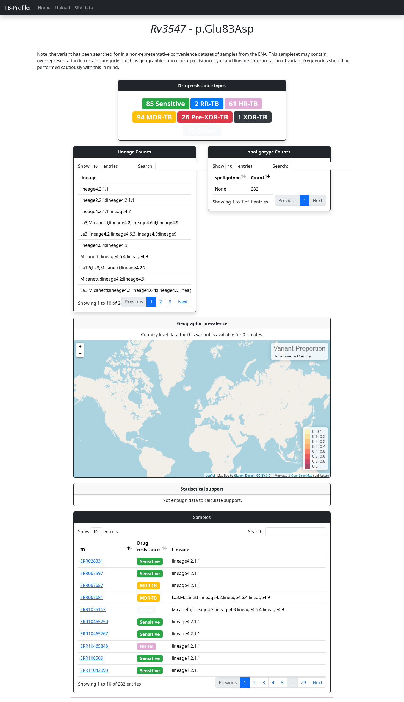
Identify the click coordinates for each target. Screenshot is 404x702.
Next (183, 302)
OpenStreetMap (301, 475)
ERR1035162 (93, 609)
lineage (88, 178)
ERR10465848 (94, 646)
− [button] (80, 353)
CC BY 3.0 (263, 475)
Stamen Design (244, 475)
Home (44, 8)
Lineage (180, 550)
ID (82, 550)
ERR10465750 (94, 622)
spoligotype (227, 178)
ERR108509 (91, 658)
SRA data (83, 8)
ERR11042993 (94, 670)
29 (303, 682)
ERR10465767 (94, 634)
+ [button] (80, 346)
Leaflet (210, 475)
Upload (62, 8)
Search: (145, 166)
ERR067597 (91, 573)
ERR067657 (91, 585)
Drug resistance (148, 546)
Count (257, 178)
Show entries (98, 166)
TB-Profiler (17, 7)
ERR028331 (91, 561)
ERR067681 (91, 597)
